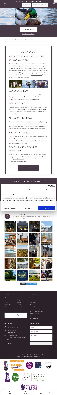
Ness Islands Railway (35, 121)
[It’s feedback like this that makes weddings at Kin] (34, 239)
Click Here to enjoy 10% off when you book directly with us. (28, 1)
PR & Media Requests (35, 318)
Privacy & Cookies (21, 309)
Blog (6, 307)
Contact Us (32, 297)
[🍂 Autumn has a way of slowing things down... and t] (22, 239)
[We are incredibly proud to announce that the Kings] (22, 275)
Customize (27, 208)
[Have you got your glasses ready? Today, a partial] (46, 226)
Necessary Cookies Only (10, 208)
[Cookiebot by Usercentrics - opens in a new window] (49, 186)
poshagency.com (37, 356)
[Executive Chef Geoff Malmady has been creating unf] (34, 226)
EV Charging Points (34, 313)
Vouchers (26, 5)
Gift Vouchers (8, 304)
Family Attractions (26, 39)
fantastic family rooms (36, 75)
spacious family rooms (18, 159)
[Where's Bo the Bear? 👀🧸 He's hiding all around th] (46, 239)
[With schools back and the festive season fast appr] (10, 226)
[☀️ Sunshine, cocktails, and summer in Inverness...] (34, 263)
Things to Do (20, 300)
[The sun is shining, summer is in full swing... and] (10, 263)
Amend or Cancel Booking (28, 34)
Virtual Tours (20, 297)
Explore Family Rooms (29, 168)
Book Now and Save (39, 5)
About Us (7, 297)
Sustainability (33, 302)
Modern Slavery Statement (36, 311)
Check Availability (28, 29)
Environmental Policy (40, 354)
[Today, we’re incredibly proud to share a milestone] (22, 226)
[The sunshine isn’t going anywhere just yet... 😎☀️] (22, 263)
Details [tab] (28, 189)
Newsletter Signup (16, 315)
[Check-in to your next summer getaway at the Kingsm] (34, 251)
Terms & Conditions (23, 354)
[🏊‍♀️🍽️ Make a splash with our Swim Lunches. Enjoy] (10, 251)
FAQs (31, 304)
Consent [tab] (10, 189)
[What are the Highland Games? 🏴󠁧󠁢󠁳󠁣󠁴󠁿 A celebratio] (46, 275)
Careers (31, 300)
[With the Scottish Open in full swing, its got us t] (34, 275)
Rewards (7, 300)
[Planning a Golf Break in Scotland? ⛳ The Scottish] (22, 251)
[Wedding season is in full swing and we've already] (46, 263)
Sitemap (32, 316)
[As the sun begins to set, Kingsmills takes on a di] (46, 251)
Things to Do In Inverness (18, 39)
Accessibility (33, 307)
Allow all (47, 208)
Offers (6, 302)
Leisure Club (20, 307)
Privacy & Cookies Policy (31, 354)
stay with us (39, 156)
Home (6, 39)
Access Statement (16, 354)
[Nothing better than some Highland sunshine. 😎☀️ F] (10, 275)
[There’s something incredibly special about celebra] (10, 239)
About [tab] (47, 189)
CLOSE (55, 1)
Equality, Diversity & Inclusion (37, 309)
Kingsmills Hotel (10, 39)
